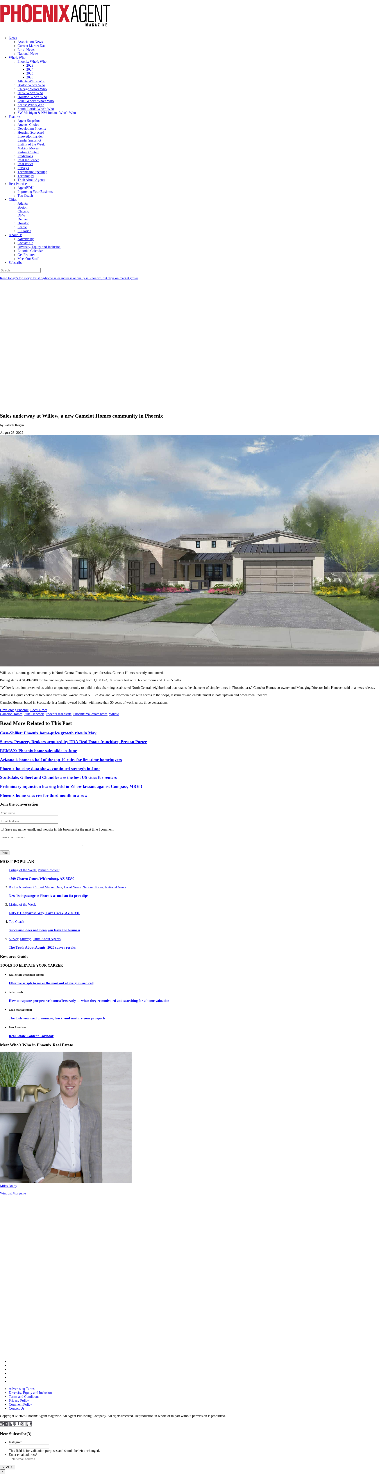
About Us (15, 235)
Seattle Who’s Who (31, 105)
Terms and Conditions (24, 1396)
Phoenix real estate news (90, 714)
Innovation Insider (30, 136)
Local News (26, 49)
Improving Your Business (35, 191)
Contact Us (25, 243)
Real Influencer (28, 160)
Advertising (26, 239)
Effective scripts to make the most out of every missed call (51, 983)
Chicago (23, 211)
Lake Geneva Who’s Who (36, 101)
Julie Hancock (34, 714)
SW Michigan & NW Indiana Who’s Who (47, 113)
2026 (29, 77)
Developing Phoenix (32, 128)
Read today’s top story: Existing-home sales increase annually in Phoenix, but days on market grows (69, 278)
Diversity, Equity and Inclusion (39, 247)
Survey (13, 939)
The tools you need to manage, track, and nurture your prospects (57, 1018)
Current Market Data (32, 46)
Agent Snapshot (29, 120)
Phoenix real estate (59, 714)
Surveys (23, 168)
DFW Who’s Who (30, 93)
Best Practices (18, 184)
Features (14, 117)
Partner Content (28, 152)
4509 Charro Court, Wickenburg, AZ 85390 (41, 879)
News (13, 38)
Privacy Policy (19, 1400)
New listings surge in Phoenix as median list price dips (48, 896)
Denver (23, 219)
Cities (13, 199)
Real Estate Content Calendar (31, 1036)
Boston (22, 207)
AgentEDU (26, 188)
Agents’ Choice (28, 124)
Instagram (15, 1442)
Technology (26, 176)
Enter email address (23, 1454)
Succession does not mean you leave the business (44, 930)
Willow (114, 714)
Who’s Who (17, 57)
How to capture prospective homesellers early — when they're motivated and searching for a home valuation (89, 1001)
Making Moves (28, 148)
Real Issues (25, 164)
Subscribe (15, 262)
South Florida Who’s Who (36, 109)
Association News (30, 42)
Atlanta (23, 203)
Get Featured (27, 255)
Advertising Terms (21, 1389)
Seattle (22, 227)
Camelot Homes (11, 714)
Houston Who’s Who (32, 97)
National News (28, 53)
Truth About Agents (31, 180)
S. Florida (24, 231)
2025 (29, 73)
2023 (29, 65)
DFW (21, 215)
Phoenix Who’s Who (32, 61)
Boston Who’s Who (31, 85)
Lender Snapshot (29, 140)
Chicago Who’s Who (32, 89)
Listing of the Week (31, 144)
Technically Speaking (32, 172)
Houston (23, 223)
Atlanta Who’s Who (31, 81)
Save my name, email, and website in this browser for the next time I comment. (59, 829)
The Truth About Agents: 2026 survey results (42, 947)
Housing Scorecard (31, 132)
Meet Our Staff (28, 258)
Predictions (25, 156)
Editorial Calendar (30, 251)
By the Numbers (20, 887)
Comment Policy (20, 1404)
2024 (29, 69)
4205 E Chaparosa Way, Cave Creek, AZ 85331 (44, 913)
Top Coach (25, 195)
